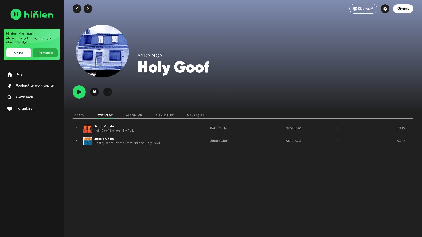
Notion (115, 130)
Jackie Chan (219, 140)
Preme (119, 143)
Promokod (45, 52)
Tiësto (98, 143)
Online (19, 52)
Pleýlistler (164, 115)
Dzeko (109, 143)
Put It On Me (219, 128)
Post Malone (135, 143)
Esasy (79, 115)
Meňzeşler (196, 115)
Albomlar (134, 115)
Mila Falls (127, 130)
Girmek (403, 9)
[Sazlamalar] (385, 8)
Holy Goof (101, 130)
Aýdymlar (105, 115)
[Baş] (31, 14)
